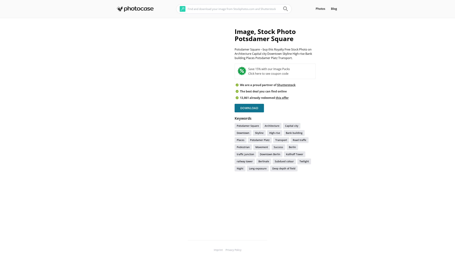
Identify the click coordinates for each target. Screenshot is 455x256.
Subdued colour (284, 161)
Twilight (304, 161)
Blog (334, 9)
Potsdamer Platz (260, 140)
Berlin (292, 147)
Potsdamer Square (248, 125)
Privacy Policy (233, 250)
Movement (261, 147)
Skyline (259, 133)
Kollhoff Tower (294, 154)
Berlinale (263, 161)
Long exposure (258, 168)
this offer (282, 98)
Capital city (291, 125)
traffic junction (245, 154)
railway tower (245, 161)
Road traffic (299, 140)
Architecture (272, 125)
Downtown (243, 133)
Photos (320, 9)
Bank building (294, 133)
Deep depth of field (283, 168)
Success (278, 147)
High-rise (274, 133)
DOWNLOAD (249, 108)
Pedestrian (243, 147)
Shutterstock (286, 85)
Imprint (218, 250)
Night (240, 168)
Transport (281, 140)
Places (240, 140)
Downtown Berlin (270, 154)
